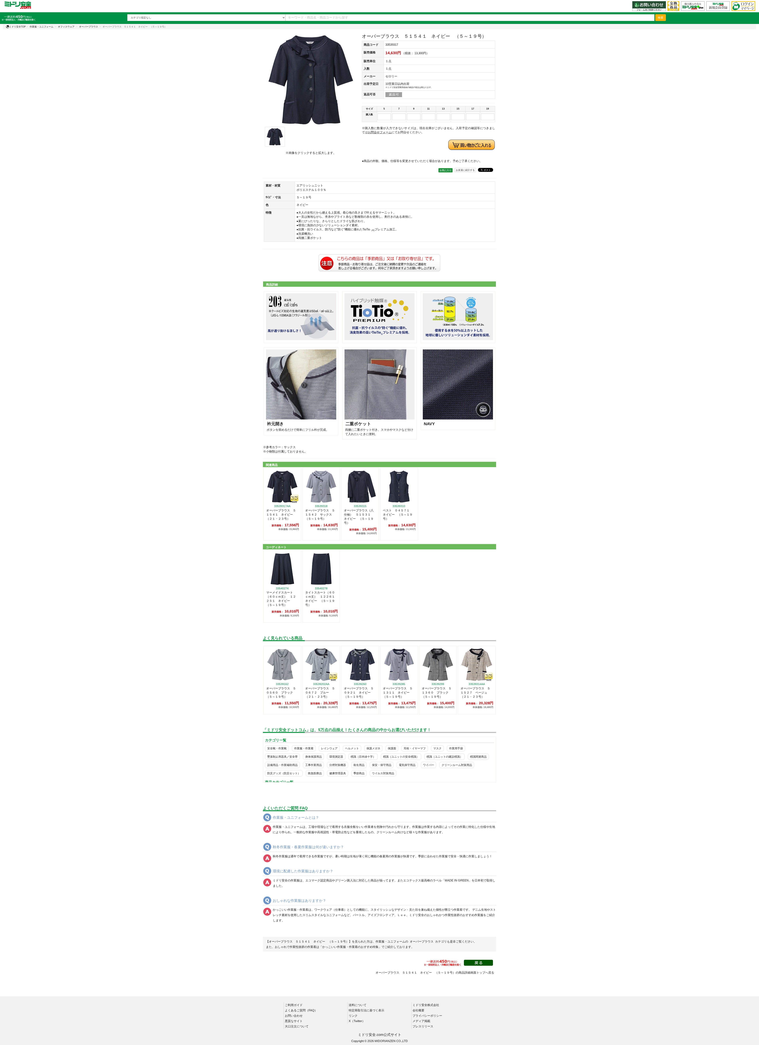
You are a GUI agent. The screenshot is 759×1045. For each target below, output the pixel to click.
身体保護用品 (313, 756)
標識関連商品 (478, 756)
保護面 (392, 748)
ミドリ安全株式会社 (426, 1005)
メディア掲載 (421, 1021)
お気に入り (445, 170)
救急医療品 (315, 773)
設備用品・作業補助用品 (282, 765)
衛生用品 (358, 765)
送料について (357, 1005)
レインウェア (329, 748)
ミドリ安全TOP (17, 26)
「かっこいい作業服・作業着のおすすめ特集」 (350, 946)
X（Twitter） (357, 1021)
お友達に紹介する (465, 170)
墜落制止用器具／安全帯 (282, 756)
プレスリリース (423, 1026)
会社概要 (418, 1010)
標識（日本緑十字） (363, 756)
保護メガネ (373, 748)
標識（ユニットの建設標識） (445, 756)
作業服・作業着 (303, 748)
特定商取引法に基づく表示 (366, 1010)
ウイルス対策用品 (383, 773)
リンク (353, 1015)
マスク (437, 748)
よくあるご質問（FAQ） (301, 1010)
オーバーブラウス (88, 26)
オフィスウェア (66, 26)
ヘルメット (352, 748)
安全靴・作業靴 (277, 748)
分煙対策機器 (337, 765)
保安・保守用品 (381, 765)
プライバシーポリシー (427, 1015)
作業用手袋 (456, 748)
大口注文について (297, 1026)
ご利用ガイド (294, 1005)
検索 (660, 17)
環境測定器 (336, 756)
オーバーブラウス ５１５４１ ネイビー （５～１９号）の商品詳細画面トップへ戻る (435, 972)
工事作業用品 (313, 765)
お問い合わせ (294, 1015)
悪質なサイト (294, 1021)
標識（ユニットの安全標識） (401, 756)
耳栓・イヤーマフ (415, 748)
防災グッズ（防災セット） (283, 773)
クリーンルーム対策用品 (457, 765)
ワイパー (428, 765)
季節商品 (358, 773)
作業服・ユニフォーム (41, 26)
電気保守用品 (407, 765)
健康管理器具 (337, 773)
